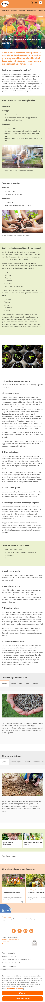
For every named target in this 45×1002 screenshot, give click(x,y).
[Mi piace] (22, 902)
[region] (22, 986)
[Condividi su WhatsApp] (25, 931)
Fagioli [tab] (27, 683)
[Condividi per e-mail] (31, 931)
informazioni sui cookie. (15, 988)
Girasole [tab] (35, 683)
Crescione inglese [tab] (16, 762)
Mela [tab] (20, 683)
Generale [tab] (4, 683)
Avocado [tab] (13, 683)
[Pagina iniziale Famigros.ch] (5, 4)
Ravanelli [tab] (27, 762)
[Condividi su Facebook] (14, 931)
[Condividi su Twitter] (19, 931)
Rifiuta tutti (22, 993)
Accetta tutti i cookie (23, 998)
